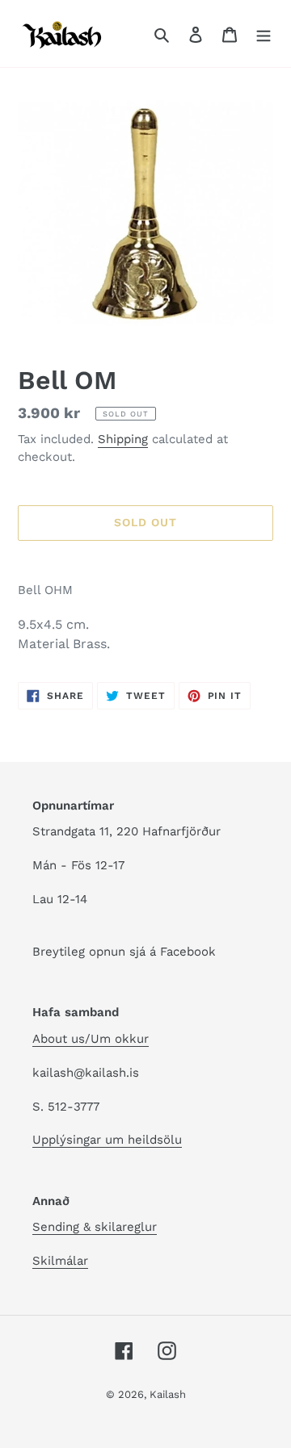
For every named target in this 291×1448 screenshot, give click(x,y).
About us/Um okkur (90, 1039)
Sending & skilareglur (94, 1227)
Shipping (123, 439)
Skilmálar (60, 1260)
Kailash (168, 1394)
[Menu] (263, 34)
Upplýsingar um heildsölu (107, 1139)
